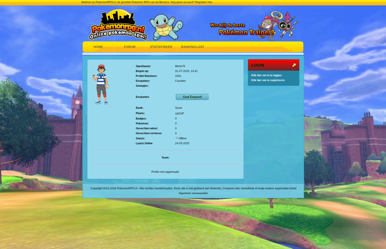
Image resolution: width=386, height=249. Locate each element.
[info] (293, 188)
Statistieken (161, 47)
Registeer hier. (204, 2)
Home (98, 47)
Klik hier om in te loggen (266, 75)
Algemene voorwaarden (193, 193)
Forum (130, 47)
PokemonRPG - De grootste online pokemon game (119, 23)
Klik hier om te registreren (268, 80)
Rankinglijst (192, 47)
